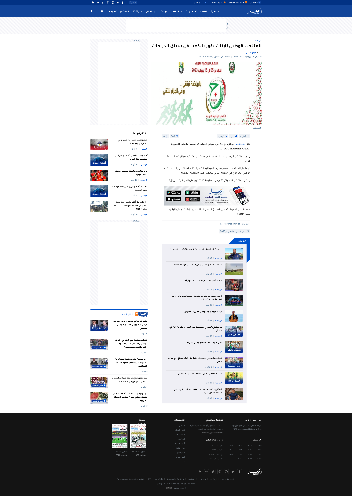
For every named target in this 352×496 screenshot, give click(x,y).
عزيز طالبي (251, 53)
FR (102, 12)
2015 (240, 450)
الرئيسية (215, 12)
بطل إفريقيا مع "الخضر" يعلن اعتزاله (204, 343)
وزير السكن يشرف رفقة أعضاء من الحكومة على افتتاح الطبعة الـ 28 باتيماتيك (131, 362)
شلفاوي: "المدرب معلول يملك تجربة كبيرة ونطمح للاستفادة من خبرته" (198, 391)
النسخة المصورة (228, 480)
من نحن (202, 480)
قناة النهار (177, 12)
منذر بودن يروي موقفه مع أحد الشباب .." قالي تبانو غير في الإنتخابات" (130, 380)
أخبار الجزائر (190, 12)
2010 (230, 455)
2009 (259, 459)
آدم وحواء (111, 12)
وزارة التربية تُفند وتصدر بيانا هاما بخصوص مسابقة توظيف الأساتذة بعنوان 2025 (131, 206)
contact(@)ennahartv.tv (212, 433)
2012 (250, 455)
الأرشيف (159, 480)
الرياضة (164, 12)
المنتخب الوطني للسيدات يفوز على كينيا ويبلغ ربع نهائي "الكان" (195, 360)
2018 (231, 446)
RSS (149, 480)
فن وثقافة (137, 12)
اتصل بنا (191, 480)
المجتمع (124, 12)
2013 (260, 455)
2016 (250, 450)
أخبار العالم (151, 12)
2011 (240, 455)
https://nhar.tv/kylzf (230, 224)
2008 (249, 459)
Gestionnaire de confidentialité (130, 480)
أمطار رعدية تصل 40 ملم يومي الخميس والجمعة (133, 142)
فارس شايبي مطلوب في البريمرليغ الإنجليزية (200, 281)
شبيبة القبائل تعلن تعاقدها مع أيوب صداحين (200, 374)
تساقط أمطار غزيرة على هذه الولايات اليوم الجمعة (130, 189)
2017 (260, 450)
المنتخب (241, 144)
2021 (259, 446)
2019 (240, 446)
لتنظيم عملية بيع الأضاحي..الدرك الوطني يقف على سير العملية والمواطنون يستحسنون (131, 343)
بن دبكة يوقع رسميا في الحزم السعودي (203, 312)
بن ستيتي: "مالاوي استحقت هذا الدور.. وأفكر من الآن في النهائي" (195, 329)
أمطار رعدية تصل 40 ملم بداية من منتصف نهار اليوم (131, 157)
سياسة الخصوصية (175, 480)
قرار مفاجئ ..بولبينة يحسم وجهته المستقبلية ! (131, 173)
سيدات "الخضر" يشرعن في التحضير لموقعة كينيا (198, 265)
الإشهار (213, 480)
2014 (230, 450)
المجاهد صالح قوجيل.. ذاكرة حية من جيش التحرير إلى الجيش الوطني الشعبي (130, 324)
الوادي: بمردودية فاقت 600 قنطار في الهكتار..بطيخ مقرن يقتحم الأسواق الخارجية (130, 397)
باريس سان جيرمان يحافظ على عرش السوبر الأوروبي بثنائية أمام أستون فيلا (197, 298)
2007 (240, 459)
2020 (249, 446)
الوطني (203, 12)
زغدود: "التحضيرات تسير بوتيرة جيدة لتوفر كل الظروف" (196, 249)
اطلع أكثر (128, 314)
